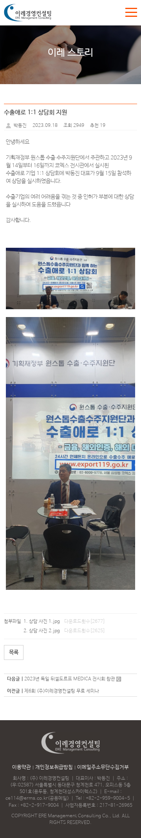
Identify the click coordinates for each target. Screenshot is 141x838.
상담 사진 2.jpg (44, 631)
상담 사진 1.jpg (44, 621)
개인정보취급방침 (54, 767)
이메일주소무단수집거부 (103, 767)
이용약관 (21, 767)
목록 (13, 652)
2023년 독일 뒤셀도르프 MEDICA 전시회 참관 (69, 679)
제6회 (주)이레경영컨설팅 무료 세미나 (61, 691)
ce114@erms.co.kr (26, 798)
